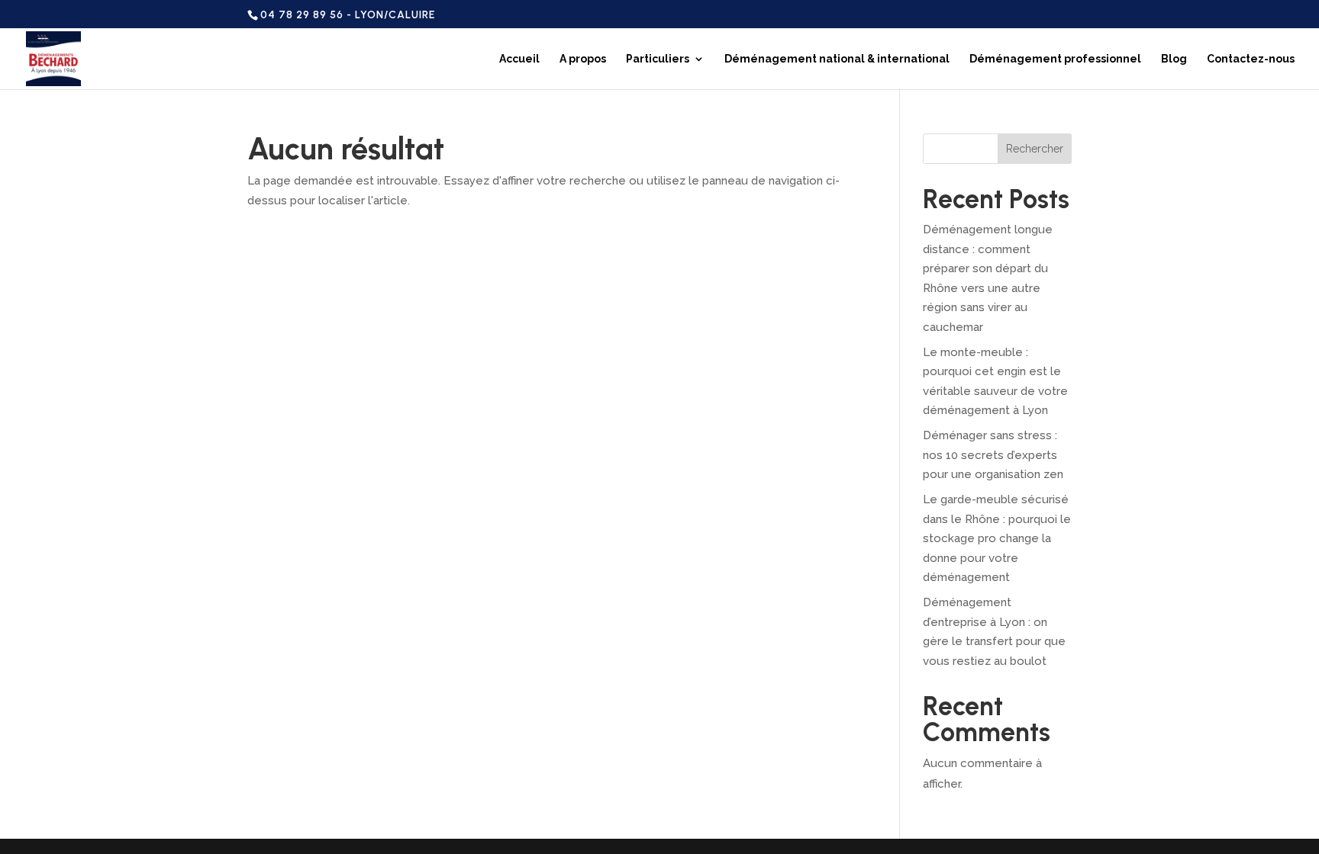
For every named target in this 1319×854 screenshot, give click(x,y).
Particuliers (657, 59)
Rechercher (1034, 149)
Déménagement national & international (837, 59)
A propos (583, 59)
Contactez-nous (1251, 59)
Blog (1174, 59)
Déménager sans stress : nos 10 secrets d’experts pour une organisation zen (993, 455)
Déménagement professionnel (1055, 59)
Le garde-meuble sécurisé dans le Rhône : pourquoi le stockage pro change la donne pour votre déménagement (997, 538)
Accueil (519, 59)
